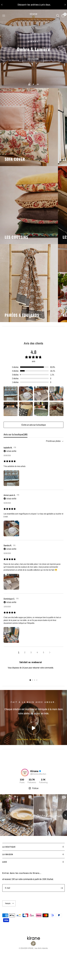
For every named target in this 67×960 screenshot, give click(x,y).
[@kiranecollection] (25, 772)
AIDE (4, 862)
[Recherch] (57, 15)
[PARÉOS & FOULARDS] (29, 283)
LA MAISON (7, 854)
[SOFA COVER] (29, 127)
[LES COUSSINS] (29, 205)
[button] (33, 56)
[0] (62, 15)
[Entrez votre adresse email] (61, 888)
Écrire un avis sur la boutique (34, 424)
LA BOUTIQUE (9, 847)
